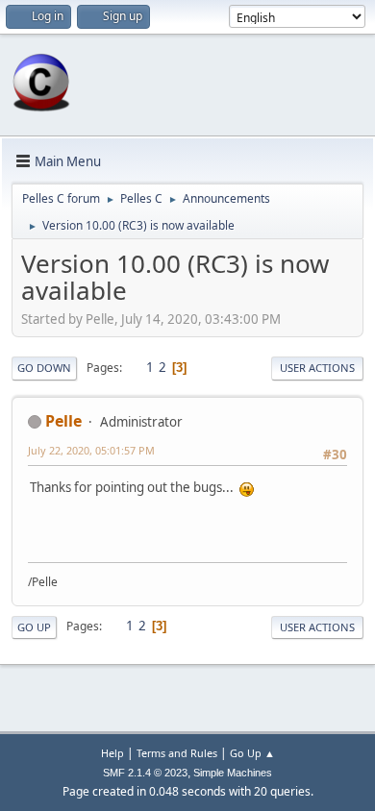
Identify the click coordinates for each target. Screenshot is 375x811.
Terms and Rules (177, 753)
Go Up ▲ (252, 753)
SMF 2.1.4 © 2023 (145, 772)
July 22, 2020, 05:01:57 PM (91, 450)
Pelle (63, 420)
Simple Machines (232, 772)
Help (112, 753)
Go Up (34, 627)
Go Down (44, 367)
